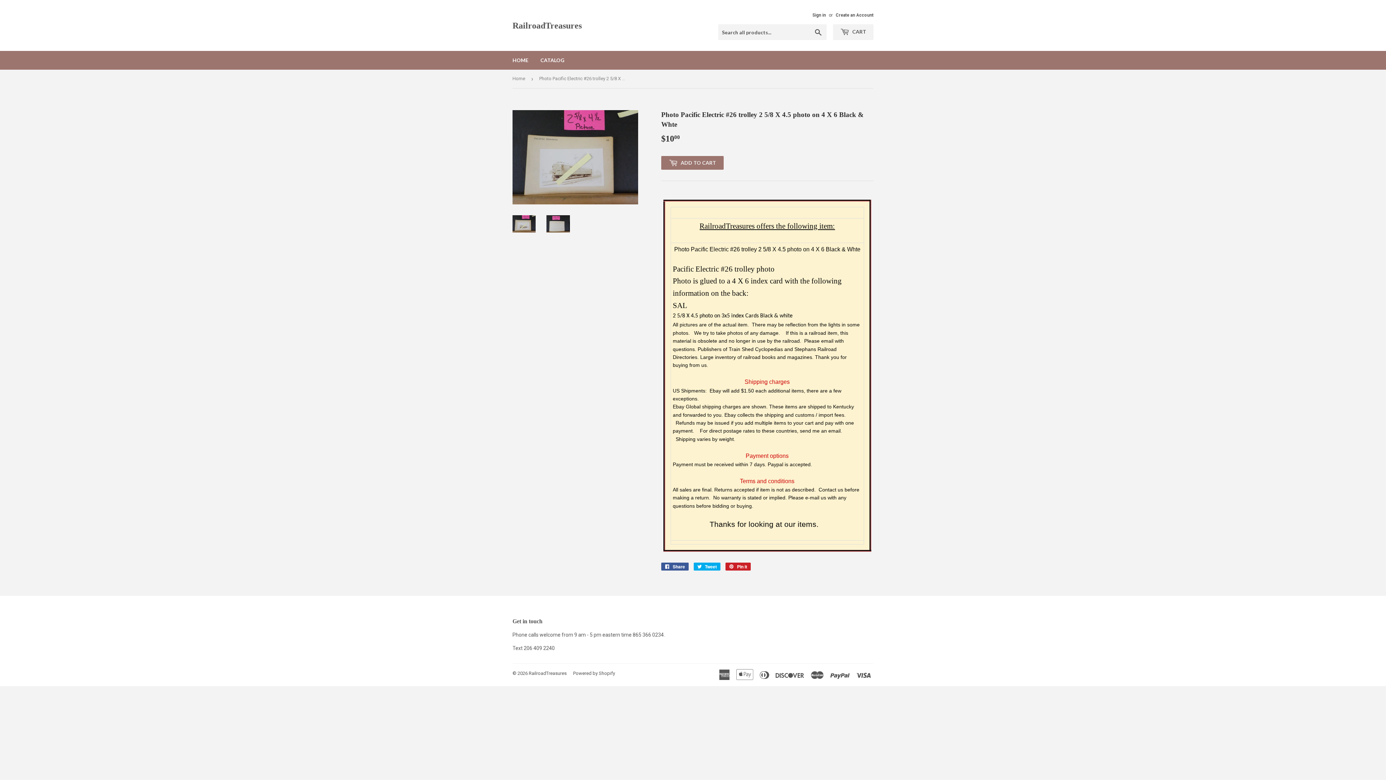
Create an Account (854, 15)
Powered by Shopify (594, 673)
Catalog (552, 60)
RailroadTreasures (547, 25)
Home (520, 60)
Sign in (819, 15)
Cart (858, 32)
